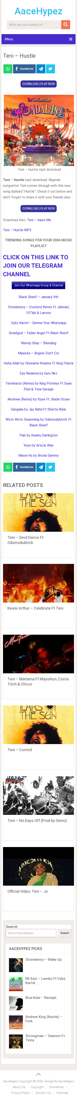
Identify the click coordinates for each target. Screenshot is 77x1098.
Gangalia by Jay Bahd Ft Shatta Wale (38, 409)
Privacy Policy (20, 1093)
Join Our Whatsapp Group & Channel (38, 285)
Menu (9, 39)
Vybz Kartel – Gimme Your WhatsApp (38, 323)
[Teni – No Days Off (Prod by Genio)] (38, 795)
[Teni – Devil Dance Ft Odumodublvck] (38, 512)
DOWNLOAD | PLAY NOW (38, 84)
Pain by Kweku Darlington (38, 435)
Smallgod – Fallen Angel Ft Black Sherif (38, 333)
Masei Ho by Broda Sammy (38, 455)
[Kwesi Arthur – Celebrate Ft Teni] (38, 583)
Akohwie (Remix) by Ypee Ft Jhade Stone (38, 399)
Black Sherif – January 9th (38, 297)
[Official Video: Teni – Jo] (38, 866)
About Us (19, 1087)
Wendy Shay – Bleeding (38, 343)
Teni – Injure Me (39, 220)
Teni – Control (19, 750)
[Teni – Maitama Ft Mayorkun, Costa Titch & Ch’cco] (38, 654)
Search (11, 927)
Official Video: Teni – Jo (27, 891)
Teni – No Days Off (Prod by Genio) (37, 820)
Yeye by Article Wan (38, 445)
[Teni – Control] (38, 724)
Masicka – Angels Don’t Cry (38, 353)
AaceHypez (39, 11)
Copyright (37, 1087)
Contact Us (43, 1093)
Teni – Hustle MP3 (17, 230)
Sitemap (62, 1093)
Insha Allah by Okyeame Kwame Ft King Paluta (38, 363)
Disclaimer (56, 1087)
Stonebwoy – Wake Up (43, 959)
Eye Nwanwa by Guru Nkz (38, 373)
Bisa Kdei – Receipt (40, 997)
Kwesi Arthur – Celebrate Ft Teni (35, 608)
